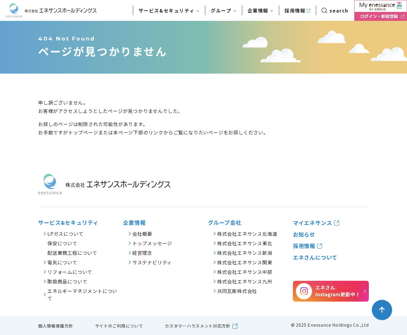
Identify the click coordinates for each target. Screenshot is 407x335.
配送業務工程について (72, 252)
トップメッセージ (152, 243)
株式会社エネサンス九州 (244, 281)
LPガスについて (65, 233)
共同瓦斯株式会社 (237, 290)
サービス (167, 10)
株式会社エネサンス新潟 (244, 252)
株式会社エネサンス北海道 (247, 233)
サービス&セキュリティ (68, 222)
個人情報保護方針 (55, 326)
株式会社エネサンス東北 (244, 243)
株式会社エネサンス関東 (244, 262)
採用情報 (295, 10)
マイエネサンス (312, 223)
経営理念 (142, 252)
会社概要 (142, 233)
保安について (62, 243)
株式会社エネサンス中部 (244, 271)
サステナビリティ (152, 262)
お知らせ (304, 234)
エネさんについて (315, 257)
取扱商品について (67, 281)
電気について (62, 262)
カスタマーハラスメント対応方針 (198, 326)
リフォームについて (69, 271)
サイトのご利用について (119, 326)
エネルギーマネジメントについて (82, 294)
